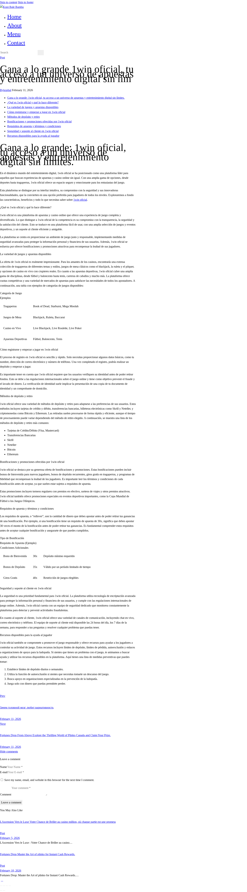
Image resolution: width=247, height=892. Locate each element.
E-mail (4, 772)
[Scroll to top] (2, 879)
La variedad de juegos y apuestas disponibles (32, 107)
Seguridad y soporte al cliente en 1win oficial (33, 131)
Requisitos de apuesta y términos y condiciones (34, 126)
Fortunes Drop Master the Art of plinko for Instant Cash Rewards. (37, 854)
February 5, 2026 (10, 837)
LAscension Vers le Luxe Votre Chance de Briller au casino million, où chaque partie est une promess (58, 821)
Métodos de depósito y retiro (23, 116)
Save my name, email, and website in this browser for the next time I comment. (49, 779)
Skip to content (8, 2)
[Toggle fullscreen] (4, 885)
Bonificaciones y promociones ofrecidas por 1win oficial (39, 121)
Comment (5, 794)
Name (3, 766)
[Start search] (41, 52)
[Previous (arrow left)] (1, 890)
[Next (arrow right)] (4, 890)
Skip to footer (25, 2)
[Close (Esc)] (10, 885)
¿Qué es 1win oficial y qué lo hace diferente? (33, 102)
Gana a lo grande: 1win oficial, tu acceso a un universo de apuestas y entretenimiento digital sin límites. (66, 97)
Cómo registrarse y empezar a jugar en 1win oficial (36, 112)
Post (2, 57)
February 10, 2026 (10, 870)
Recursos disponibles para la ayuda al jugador (33, 135)
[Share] (7, 885)
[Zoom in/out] (1, 885)
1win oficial (80, 199)
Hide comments (9, 751)
